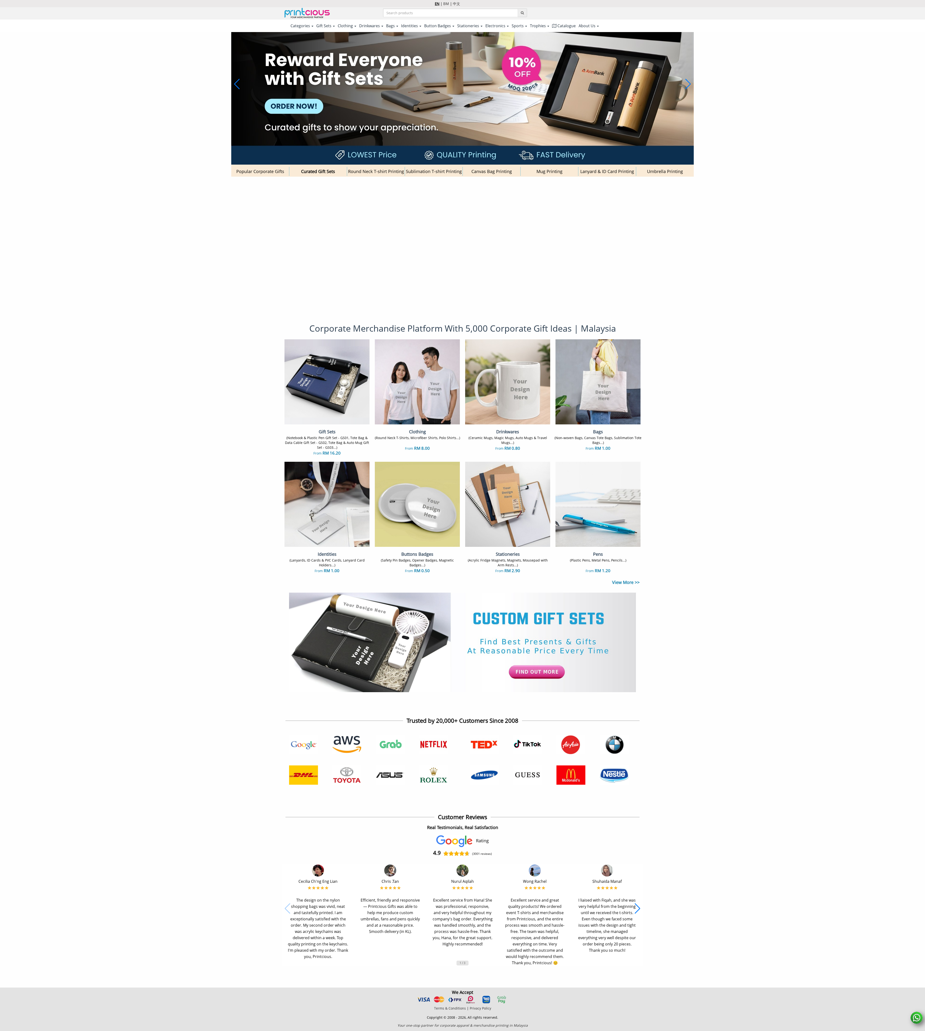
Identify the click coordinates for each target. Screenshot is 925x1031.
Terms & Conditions (450, 1008)
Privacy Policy (480, 1008)
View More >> (626, 582)
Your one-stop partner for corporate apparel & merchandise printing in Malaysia (462, 1025)
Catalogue (566, 25)
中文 (456, 3)
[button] (237, 84)
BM (446, 3)
